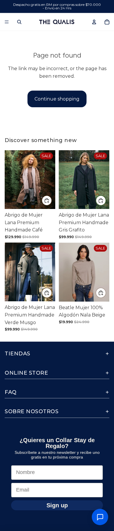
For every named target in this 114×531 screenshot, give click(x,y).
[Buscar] (19, 21)
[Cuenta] (94, 21)
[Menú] (6, 22)
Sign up (57, 505)
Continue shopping (57, 99)
